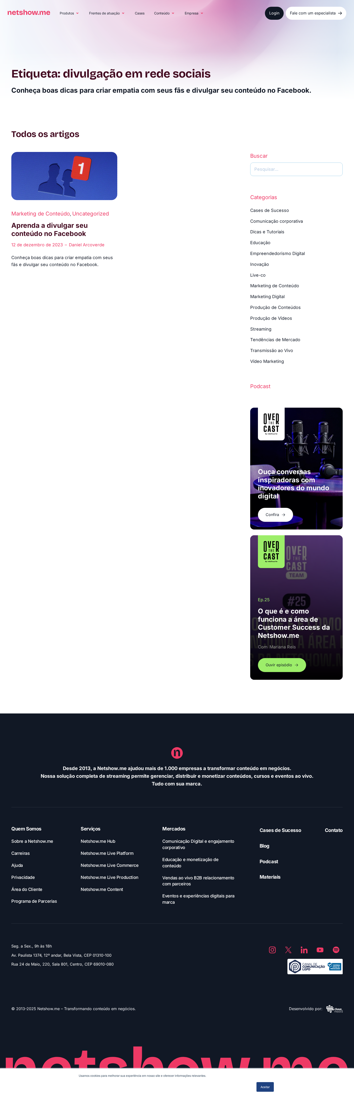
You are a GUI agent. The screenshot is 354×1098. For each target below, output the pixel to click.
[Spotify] (336, 950)
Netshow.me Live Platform (107, 853)
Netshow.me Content (102, 889)
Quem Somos (26, 829)
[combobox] (296, 169)
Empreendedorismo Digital (277, 253)
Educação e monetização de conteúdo (190, 862)
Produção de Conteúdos (275, 307)
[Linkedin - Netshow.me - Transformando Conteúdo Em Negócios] (304, 950)
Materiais (270, 877)
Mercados (173, 829)
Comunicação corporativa (276, 221)
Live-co (258, 275)
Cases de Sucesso (269, 210)
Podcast (269, 861)
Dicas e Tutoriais (267, 231)
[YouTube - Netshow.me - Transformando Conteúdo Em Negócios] (320, 950)
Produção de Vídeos (271, 318)
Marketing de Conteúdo (40, 213)
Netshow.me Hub (98, 841)
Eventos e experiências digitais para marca (198, 899)
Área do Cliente (26, 889)
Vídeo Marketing (267, 361)
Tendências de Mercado (275, 339)
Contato (334, 830)
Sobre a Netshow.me (32, 841)
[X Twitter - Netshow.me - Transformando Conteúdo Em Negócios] (288, 950)
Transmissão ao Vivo (271, 350)
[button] (69, 13)
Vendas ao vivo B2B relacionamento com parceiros (198, 881)
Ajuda (17, 865)
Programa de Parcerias (34, 901)
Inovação (259, 264)
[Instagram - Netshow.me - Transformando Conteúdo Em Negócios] (272, 950)
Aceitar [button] (265, 1087)
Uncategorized (90, 213)
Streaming (260, 329)
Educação (260, 242)
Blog (264, 846)
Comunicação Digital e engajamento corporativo (198, 844)
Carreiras (20, 853)
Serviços (90, 829)
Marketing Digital (267, 296)
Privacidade (23, 877)
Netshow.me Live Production (109, 877)
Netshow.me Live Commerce (109, 865)
